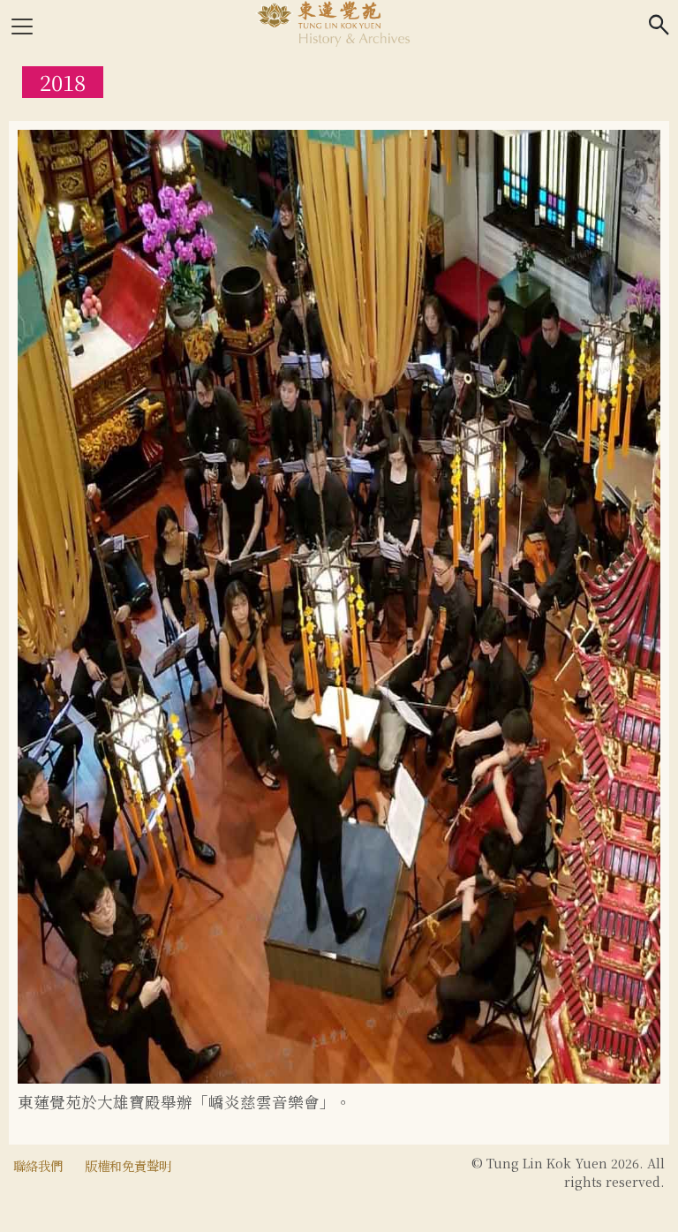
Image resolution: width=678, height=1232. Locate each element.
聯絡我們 (38, 1165)
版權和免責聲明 (128, 1165)
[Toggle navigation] (22, 26)
